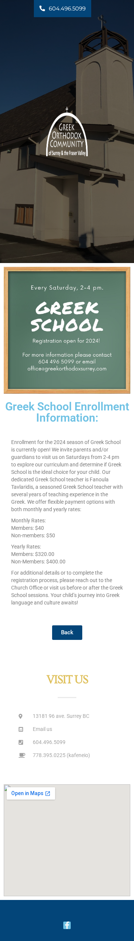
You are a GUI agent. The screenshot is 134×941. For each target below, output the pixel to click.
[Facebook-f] (67, 925)
